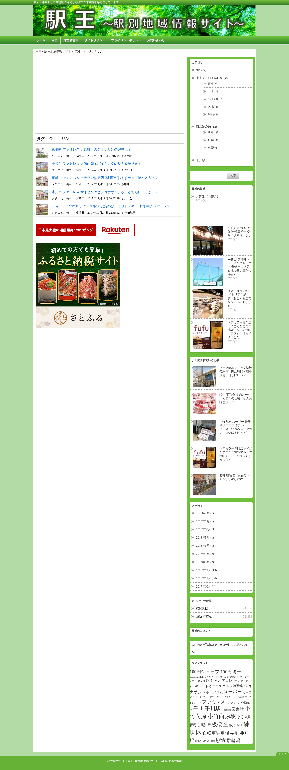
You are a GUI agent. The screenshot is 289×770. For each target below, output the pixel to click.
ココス (217, 686)
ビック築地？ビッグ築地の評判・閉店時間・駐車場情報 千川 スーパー (235, 371)
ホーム (40, 40)
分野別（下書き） (208, 196)
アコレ (227, 680)
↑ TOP (282, 754)
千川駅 (213, 709)
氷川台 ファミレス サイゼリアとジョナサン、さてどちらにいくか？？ (105, 192)
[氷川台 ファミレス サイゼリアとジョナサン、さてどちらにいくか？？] (42, 194)
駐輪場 (233, 740)
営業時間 (226, 710)
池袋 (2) (201, 70)
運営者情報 (70, 40)
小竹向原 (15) (215, 98)
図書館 (238, 709)
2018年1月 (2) (205, 562)
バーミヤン (225, 697)
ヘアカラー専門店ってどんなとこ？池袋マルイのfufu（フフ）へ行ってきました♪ (239, 330)
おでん (222, 677)
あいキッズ (213, 677)
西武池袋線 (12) (206, 126)
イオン (236, 681)
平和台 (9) (213, 114)
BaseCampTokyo (198, 677)
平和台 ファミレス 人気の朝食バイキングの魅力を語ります (96, 163)
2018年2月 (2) (205, 554)
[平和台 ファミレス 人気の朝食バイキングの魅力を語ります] (42, 166)
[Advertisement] (110, 91)
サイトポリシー (94, 40)
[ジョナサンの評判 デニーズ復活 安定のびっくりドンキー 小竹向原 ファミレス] (42, 209)
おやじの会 (233, 677)
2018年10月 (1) (205, 529)
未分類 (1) (202, 160)
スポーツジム (212, 692)
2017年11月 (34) (206, 578)
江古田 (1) (213, 132)
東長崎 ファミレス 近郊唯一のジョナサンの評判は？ (91, 149)
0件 (68, 156)
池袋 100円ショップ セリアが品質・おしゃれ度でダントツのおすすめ (239, 298)
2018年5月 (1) (205, 537)
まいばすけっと (209, 680)
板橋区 (220, 724)
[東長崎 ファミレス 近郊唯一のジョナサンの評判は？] (42, 152)
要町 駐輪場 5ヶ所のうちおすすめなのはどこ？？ (234, 479)
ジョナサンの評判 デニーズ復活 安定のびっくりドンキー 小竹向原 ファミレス (111, 206)
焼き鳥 (239, 725)
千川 (198, 709)
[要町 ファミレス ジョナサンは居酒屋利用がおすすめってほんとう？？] (42, 180)
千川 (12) (213, 91)
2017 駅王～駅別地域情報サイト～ (141, 761)
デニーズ (214, 697)
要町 (234, 733)
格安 (232, 725)
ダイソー (204, 697)
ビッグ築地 (238, 697)
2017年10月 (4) (205, 586)
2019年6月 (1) (205, 521)
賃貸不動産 (202, 741)
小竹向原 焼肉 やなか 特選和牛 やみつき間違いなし (239, 231)
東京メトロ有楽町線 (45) (212, 78)
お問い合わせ (156, 40)
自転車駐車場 (216, 733)
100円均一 (230, 671)
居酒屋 (206, 725)
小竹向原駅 (222, 716)
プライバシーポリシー (126, 40)
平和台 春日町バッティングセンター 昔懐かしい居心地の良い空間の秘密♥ (239, 267)
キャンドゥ (203, 686)
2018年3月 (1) (205, 545)
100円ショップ (205, 671)
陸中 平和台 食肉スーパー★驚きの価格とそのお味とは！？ (235, 398)
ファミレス (213, 701)
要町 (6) (212, 83)
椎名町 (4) (213, 139)
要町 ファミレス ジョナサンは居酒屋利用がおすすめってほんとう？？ (105, 178)
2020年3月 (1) (205, 513)
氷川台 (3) (213, 106)
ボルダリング (233, 702)
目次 (54, 40)
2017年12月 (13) (206, 570)
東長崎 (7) (213, 147)
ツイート (196, 652)
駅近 (221, 740)
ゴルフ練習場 (233, 686)
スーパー (233, 691)
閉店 (213, 741)
